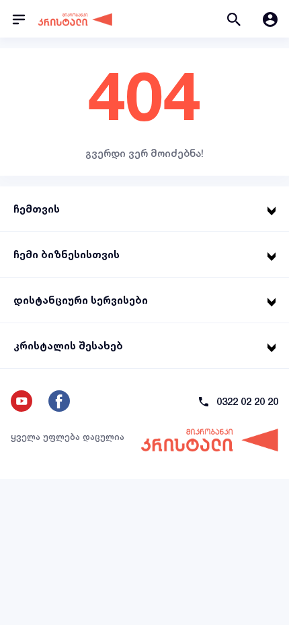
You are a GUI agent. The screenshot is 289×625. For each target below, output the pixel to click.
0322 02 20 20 (247, 401)
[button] (234, 18)
